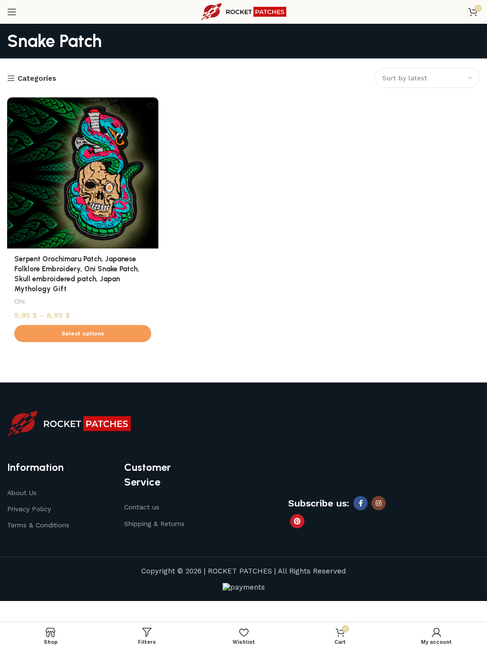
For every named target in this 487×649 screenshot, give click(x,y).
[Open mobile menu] (11, 11)
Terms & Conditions (38, 525)
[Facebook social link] (360, 503)
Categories (37, 79)
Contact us (141, 507)
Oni (19, 301)
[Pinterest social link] (297, 521)
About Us (22, 492)
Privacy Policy (29, 509)
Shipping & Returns (154, 523)
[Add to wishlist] (150, 105)
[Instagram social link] (378, 503)
